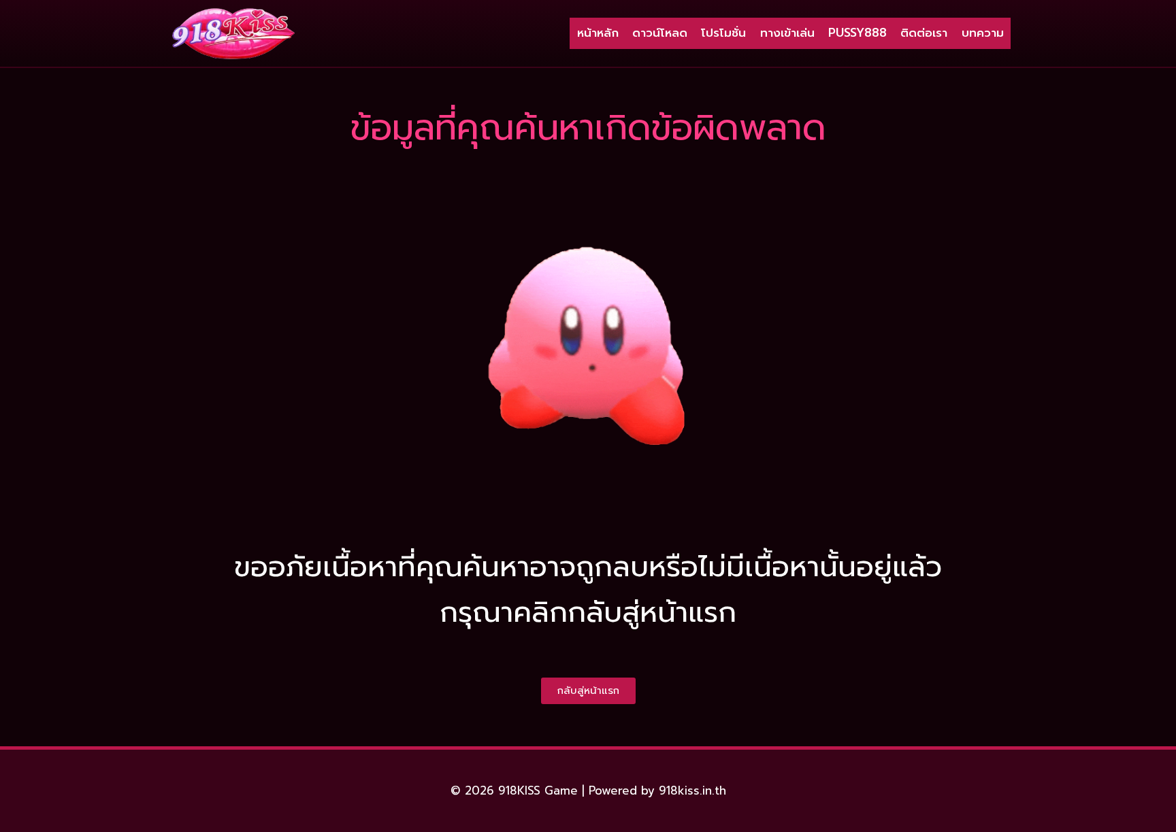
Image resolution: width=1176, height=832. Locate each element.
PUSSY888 (857, 32)
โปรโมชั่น (723, 32)
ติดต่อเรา (923, 32)
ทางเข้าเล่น (787, 32)
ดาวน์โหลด (659, 32)
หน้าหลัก (598, 32)
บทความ (983, 32)
